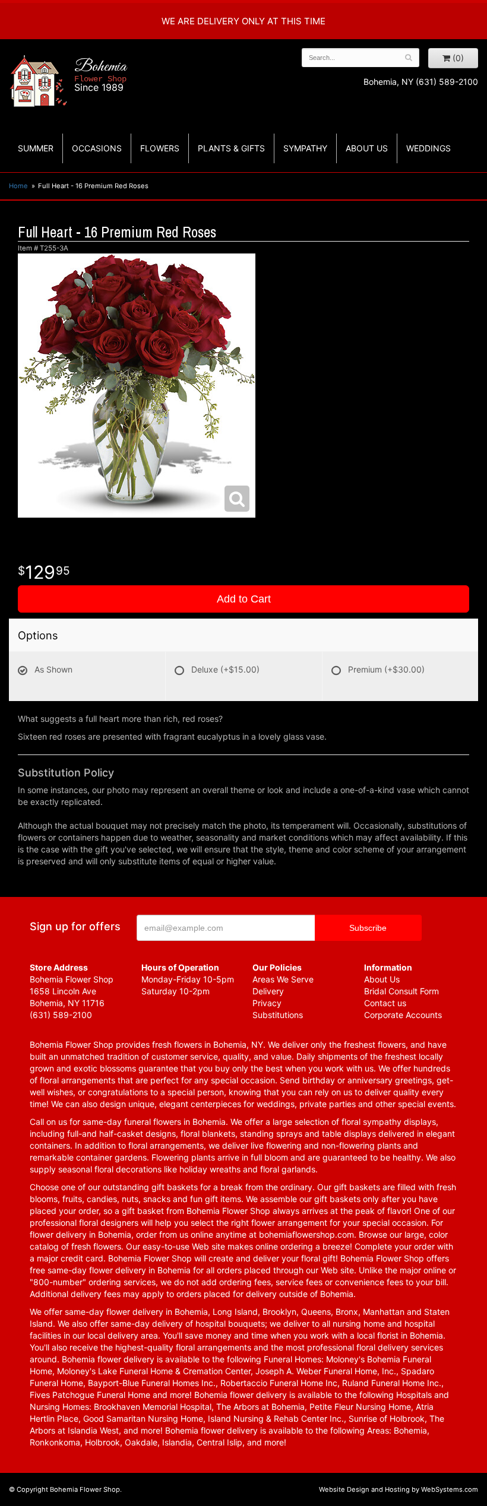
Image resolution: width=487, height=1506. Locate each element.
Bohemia (100, 75)
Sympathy (305, 148)
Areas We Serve (283, 979)
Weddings (428, 148)
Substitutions (277, 1015)
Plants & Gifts (231, 148)
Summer (35, 148)
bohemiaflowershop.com (306, 1234)
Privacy (267, 1003)
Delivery (268, 991)
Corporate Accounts (403, 1015)
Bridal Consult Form (401, 991)
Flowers (159, 148)
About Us (382, 979)
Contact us (385, 1003)
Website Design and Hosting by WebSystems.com (398, 1489)
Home (18, 186)
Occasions (97, 148)
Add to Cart (244, 599)
